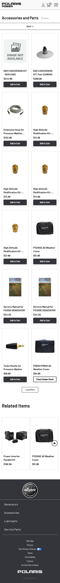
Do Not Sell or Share (30, 565)
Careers (30, 561)
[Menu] (56, 5)
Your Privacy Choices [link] (27, 549)
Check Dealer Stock (45, 379)
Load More (30, 389)
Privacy (30, 545)
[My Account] (43, 5)
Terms (30, 553)
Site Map (30, 541)
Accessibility (30, 557)
